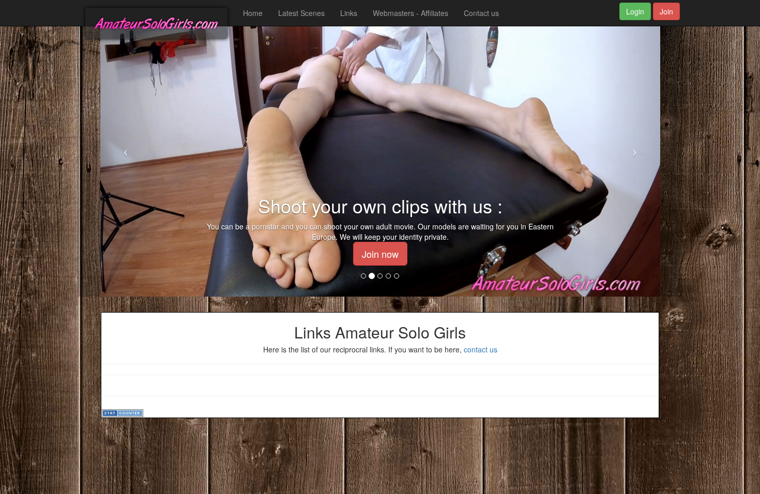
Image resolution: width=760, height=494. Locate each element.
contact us (480, 349)
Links (348, 13)
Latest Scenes (301, 13)
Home (253, 13)
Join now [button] (380, 253)
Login (635, 11)
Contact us (481, 13)
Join (666, 11)
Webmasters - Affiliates (410, 13)
